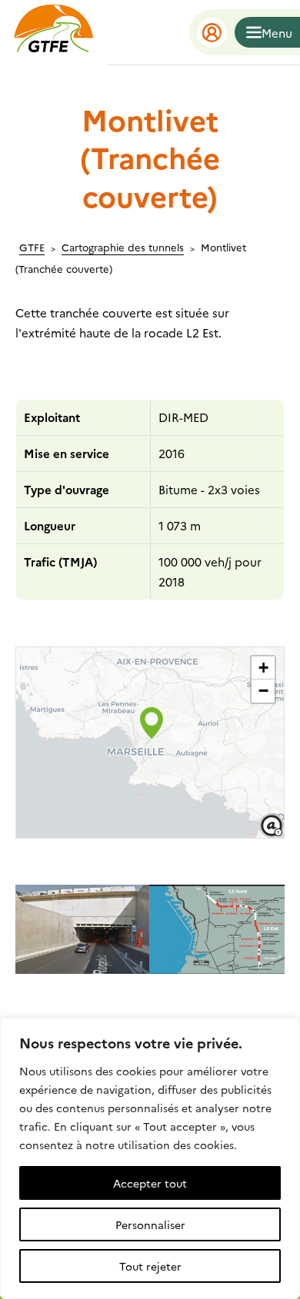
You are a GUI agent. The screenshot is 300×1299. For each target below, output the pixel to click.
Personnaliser (150, 1224)
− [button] (263, 690)
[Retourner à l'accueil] (54, 32)
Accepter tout (150, 1183)
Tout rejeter (150, 1266)
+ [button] (263, 667)
